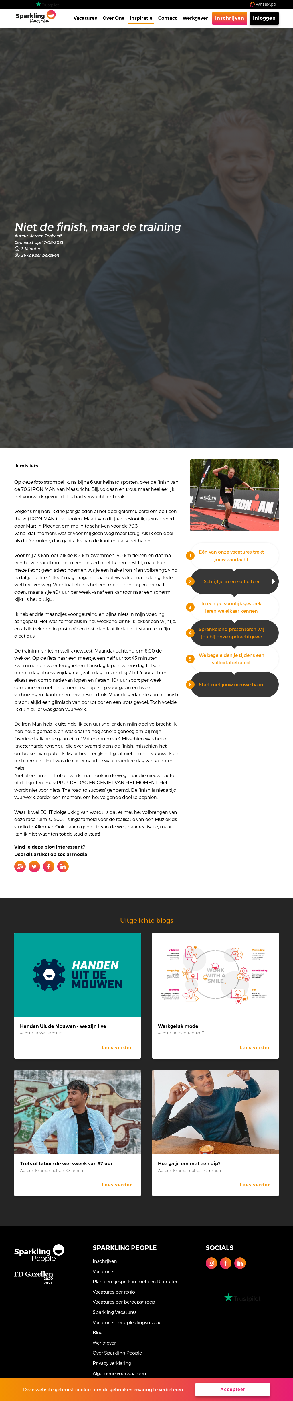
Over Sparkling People (117, 1352)
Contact (167, 18)
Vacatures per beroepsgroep (124, 1301)
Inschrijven (229, 18)
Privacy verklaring (112, 1363)
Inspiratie (141, 18)
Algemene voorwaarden (119, 1373)
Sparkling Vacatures (114, 1312)
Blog (98, 1332)
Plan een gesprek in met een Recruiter (135, 1281)
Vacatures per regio (114, 1291)
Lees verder (117, 1047)
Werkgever (195, 18)
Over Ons (113, 18)
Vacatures (85, 18)
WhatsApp (266, 4)
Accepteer (232, 1389)
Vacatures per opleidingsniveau (127, 1322)
